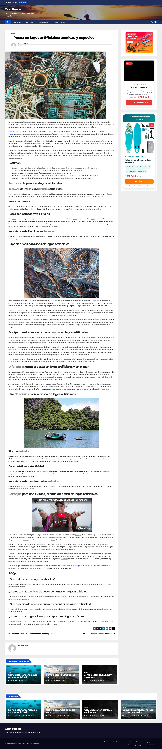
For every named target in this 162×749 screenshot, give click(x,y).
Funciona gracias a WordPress (13, 743)
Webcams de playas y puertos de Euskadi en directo (142, 745)
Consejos (14, 494)
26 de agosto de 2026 (17, 715)
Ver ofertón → (139, 181)
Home (106, 742)
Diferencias (16, 367)
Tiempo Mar (29, 22)
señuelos (103, 141)
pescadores (95, 301)
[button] (152, 22)
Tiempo (155, 742)
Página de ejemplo (146, 742)
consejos (78, 535)
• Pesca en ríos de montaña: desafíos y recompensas (32, 634)
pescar (70, 168)
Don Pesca (13, 9)
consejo (107, 544)
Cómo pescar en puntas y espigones (98, 676)
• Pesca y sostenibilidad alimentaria (98, 634)
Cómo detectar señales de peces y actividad (22, 676)
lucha (59, 315)
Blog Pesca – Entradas (119, 742)
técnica (14, 206)
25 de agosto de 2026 (55, 715)
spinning (41, 141)
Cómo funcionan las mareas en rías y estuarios (137, 711)
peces (51, 131)
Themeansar (36, 743)
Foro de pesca (58, 22)
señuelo (79, 459)
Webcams (17, 22)
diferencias (38, 372)
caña (10, 340)
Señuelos (43, 189)
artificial (44, 537)
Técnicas (14, 183)
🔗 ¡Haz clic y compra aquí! (139, 102)
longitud (35, 340)
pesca (12, 122)
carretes (92, 141)
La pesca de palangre (73, 566)
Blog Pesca (43, 22)
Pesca (10, 134)
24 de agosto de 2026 (131, 715)
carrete (28, 347)
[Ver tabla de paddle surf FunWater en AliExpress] (139, 138)
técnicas (30, 136)
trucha (67, 134)
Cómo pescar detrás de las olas (60, 676)
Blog (13, 33)
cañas (87, 141)
